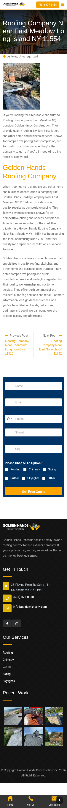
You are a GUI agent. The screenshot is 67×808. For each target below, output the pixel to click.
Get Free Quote (33, 492)
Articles (12, 56)
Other (51, 478)
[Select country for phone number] (9, 419)
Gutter (14, 478)
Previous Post (19, 335)
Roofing (15, 469)
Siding (52, 469)
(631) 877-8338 (48, 4)
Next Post (50, 335)
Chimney (34, 469)
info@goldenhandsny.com (30, 607)
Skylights (33, 478)
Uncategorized (28, 56)
